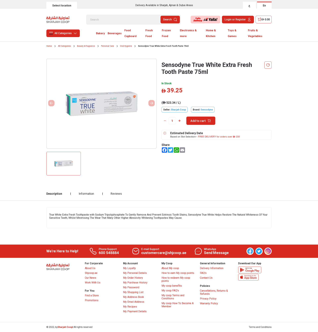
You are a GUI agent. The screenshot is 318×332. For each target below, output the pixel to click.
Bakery (100, 33)
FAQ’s (203, 273)
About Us (90, 268)
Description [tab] (54, 193)
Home (49, 46)
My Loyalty (129, 268)
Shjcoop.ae (91, 273)
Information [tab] (86, 193)
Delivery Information (211, 268)
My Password (131, 287)
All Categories (64, 46)
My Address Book (133, 297)
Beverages (115, 33)
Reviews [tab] (116, 193)
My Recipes (130, 306)
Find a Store (92, 295)
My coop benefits (171, 285)
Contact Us (206, 277)
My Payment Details (135, 311)
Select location (61, 5)
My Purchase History (135, 282)
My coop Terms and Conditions (172, 297)
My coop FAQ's (170, 290)
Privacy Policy (208, 298)
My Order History (133, 277)
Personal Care (107, 46)
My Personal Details (135, 273)
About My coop (170, 268)
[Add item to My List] (268, 65)
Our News (90, 277)
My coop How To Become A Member (177, 305)
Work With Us (92, 282)
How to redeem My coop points (175, 279)
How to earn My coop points (177, 273)
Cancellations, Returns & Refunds (214, 292)
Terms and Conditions (260, 327)
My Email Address (133, 301)
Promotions (91, 300)
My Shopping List (133, 292)
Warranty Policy (209, 303)
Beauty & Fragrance (86, 46)
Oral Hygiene (126, 46)
